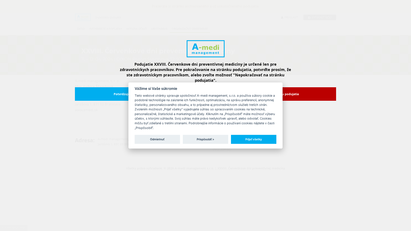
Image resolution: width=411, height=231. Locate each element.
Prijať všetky (253, 139)
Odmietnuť (157, 139)
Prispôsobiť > (205, 139)
